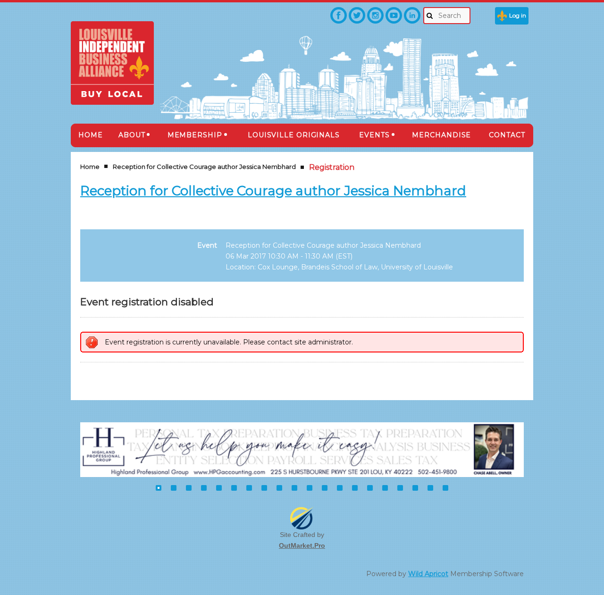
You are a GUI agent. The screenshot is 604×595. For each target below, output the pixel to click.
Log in (517, 15)
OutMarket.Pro (302, 545)
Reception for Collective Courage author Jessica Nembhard (204, 166)
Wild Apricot (428, 574)
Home (90, 166)
